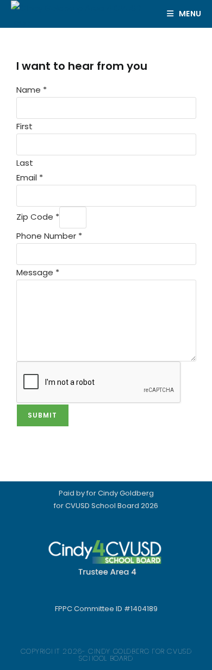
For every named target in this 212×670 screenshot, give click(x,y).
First (24, 126)
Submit (43, 415)
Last (24, 162)
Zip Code (37, 216)
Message (37, 272)
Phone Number (49, 236)
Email (29, 177)
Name (31, 89)
